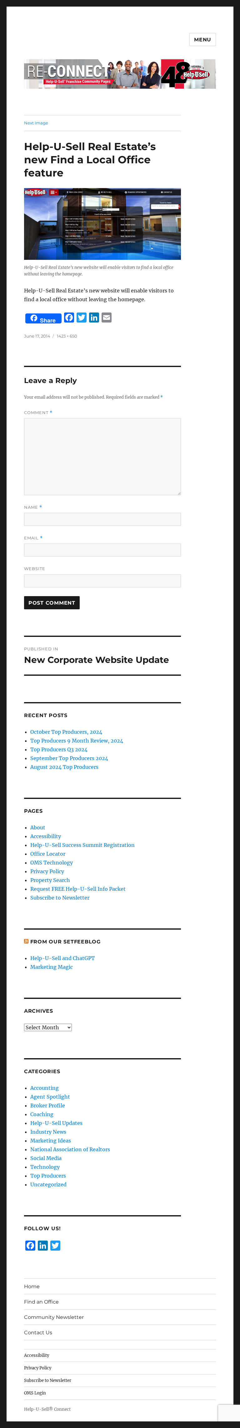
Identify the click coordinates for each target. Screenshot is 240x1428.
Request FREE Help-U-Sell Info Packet (78, 889)
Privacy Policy (47, 871)
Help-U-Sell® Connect (47, 1409)
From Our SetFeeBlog (65, 942)
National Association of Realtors (70, 1149)
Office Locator (47, 854)
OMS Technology (51, 862)
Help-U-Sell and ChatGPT (62, 958)
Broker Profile (47, 1105)
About (37, 827)
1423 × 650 (67, 336)
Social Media (46, 1158)
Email (33, 538)
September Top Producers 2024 (69, 758)
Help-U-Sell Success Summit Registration (82, 845)
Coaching (41, 1114)
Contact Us (38, 1333)
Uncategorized (48, 1184)
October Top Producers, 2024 (66, 732)
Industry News (48, 1132)
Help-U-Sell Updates (56, 1123)
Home (32, 1286)
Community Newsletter (54, 1317)
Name (33, 507)
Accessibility (45, 836)
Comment (38, 412)
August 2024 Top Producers (64, 767)
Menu (202, 40)
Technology (45, 1167)
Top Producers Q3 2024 (59, 749)
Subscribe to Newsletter (59, 898)
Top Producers (48, 1176)
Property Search (50, 880)
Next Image (36, 122)
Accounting (44, 1088)
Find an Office (41, 1302)
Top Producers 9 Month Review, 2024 (76, 741)
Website (34, 568)
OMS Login (35, 1393)
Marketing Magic (51, 967)
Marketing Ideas (50, 1140)
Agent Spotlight (50, 1097)
